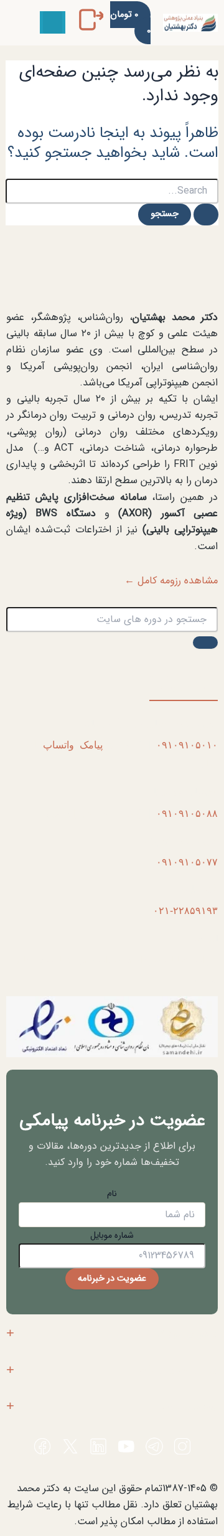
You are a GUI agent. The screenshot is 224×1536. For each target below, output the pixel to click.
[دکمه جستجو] (206, 214)
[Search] (205, 642)
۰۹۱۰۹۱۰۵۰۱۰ (187, 744)
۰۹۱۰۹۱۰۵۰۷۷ (187, 861)
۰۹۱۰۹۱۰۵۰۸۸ (187, 813)
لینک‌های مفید (190, 1406)
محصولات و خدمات (178, 1369)
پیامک (91, 744)
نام (112, 1193)
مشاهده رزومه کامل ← (171, 581)
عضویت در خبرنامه (112, 1278)
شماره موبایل (112, 1235)
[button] (52, 22)
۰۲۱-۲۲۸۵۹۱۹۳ (185, 910)
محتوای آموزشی (184, 1332)
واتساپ (58, 744)
